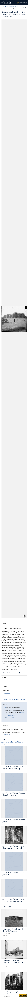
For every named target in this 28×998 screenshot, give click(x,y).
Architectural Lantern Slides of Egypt (12, 743)
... (18, 6)
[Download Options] (23, 673)
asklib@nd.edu (7, 734)
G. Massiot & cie (8, 680)
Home (2, 6)
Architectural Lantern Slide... (11, 6)
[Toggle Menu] (23, 7)
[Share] (16, 673)
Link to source (5, 697)
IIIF (5, 707)
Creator (4, 677)
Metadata (5, 704)
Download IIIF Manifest (11, 717)
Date (3, 684)
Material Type (5, 690)
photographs (7, 693)
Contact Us (5, 725)
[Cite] (20, 673)
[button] (14, 318)
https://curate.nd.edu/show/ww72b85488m (14, 699)
